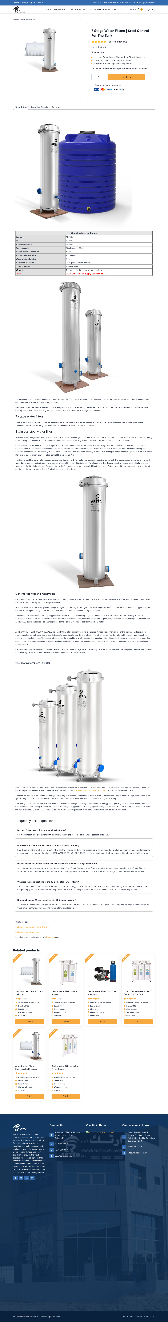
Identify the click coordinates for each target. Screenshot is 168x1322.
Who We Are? (59, 9)
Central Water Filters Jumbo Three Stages (65, 1067)
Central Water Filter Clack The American (102, 992)
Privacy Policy (26, 3)
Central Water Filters (27, 19)
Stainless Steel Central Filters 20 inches (29, 992)
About (16, 3)
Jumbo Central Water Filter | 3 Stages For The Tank (138, 992)
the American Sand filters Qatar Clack (90, 790)
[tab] (39, 73)
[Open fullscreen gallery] (64, 74)
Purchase (126, 77)
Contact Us (38, 3)
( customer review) (117, 41)
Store (70, 9)
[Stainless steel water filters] (39, 49)
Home (48, 9)
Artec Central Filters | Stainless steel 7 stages (26, 1067)
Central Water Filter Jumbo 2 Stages (65, 992)
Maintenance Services (100, 9)
